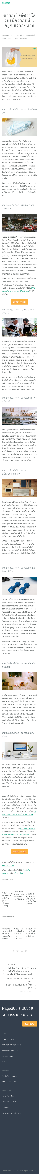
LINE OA (5, 1107)
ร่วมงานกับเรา (7, 1056)
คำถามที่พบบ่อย (8, 1096)
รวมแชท (5, 835)
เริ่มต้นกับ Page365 (10, 1076)
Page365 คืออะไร (9, 1082)
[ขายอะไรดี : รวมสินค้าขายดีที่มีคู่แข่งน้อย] (31, 922)
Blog (4, 1062)
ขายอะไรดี (20, 35)
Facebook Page (9, 1102)
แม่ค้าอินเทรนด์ (6, 38)
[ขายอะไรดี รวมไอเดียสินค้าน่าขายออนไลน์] (19, 922)
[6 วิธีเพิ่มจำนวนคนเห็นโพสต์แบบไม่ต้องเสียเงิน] (31, 886)
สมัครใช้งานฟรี (8, 865)
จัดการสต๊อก (26, 835)
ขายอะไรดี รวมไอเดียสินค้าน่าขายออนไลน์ (19, 934)
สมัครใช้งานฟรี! (19, 301)
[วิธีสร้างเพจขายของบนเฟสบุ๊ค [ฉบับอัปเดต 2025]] (7, 886)
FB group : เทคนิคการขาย (13, 1113)
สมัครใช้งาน (29, 1023)
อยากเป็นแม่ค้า (6, 35)
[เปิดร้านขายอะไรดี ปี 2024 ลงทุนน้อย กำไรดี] (7, 922)
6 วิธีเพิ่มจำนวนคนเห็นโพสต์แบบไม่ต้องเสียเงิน (31, 899)
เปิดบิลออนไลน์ (15, 835)
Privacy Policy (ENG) (12, 1045)
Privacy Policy (9, 1039)
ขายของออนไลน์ (29, 35)
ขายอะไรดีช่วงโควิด (21, 38)
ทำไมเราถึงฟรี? (19, 873)
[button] (33, 879)
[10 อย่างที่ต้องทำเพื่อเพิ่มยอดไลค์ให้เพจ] (19, 885)
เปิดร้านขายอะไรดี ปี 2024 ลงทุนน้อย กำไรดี (7, 934)
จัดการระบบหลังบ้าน (27, 828)
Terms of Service (10, 1050)
